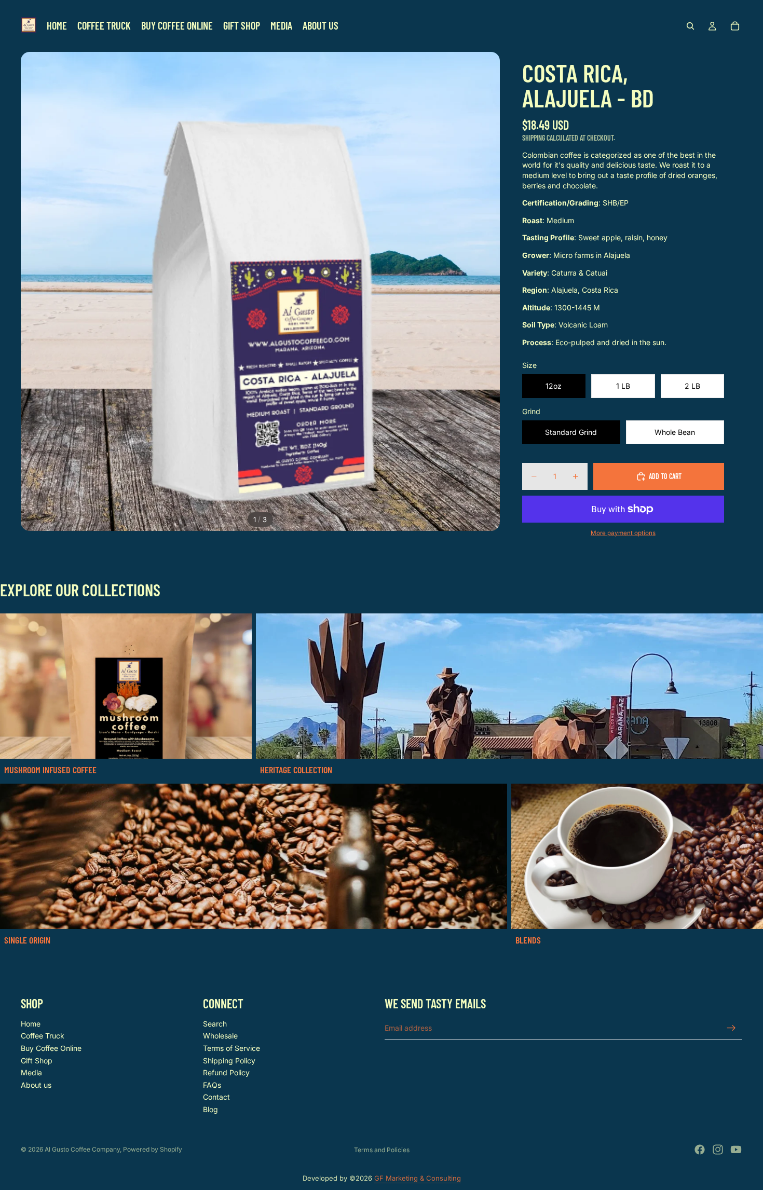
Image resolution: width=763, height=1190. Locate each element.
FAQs (212, 1084)
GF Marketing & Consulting (417, 1178)
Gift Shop (36, 1060)
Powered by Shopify (152, 1149)
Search (215, 1023)
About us (36, 1084)
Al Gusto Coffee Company (82, 1149)
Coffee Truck (42, 1035)
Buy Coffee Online (51, 1048)
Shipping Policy (229, 1060)
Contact (216, 1096)
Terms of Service (231, 1048)
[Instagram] (718, 1149)
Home (30, 1023)
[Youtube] (736, 1149)
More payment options (623, 533)
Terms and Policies (382, 1150)
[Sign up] (731, 1027)
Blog (210, 1109)
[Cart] (735, 26)
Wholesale (220, 1035)
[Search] (690, 26)
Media (31, 1072)
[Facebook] (699, 1149)
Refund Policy (226, 1072)
